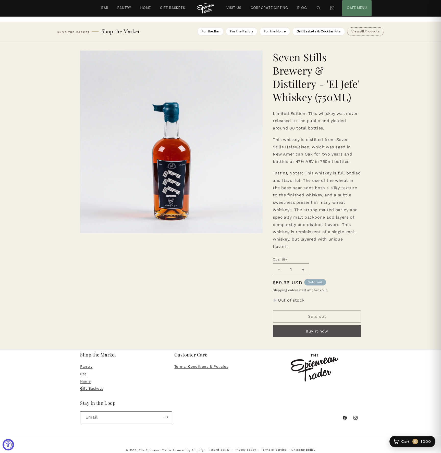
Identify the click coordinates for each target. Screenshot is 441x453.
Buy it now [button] (317, 331)
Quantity (280, 259)
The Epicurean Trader (155, 450)
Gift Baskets (172, 8)
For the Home (275, 31)
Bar (104, 8)
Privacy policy (245, 450)
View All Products (365, 31)
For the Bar (210, 31)
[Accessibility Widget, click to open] (8, 444)
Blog (302, 8)
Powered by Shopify (188, 450)
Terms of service (273, 450)
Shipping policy (303, 450)
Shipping (280, 290)
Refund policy (219, 450)
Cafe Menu (356, 5)
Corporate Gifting (267, 5)
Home (145, 8)
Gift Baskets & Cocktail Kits (319, 31)
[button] (318, 8)
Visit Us (233, 5)
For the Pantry (241, 31)
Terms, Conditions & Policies (201, 367)
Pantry (124, 8)
